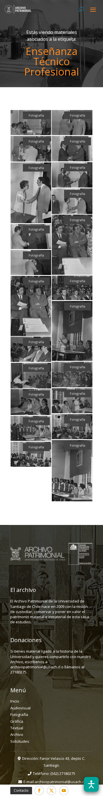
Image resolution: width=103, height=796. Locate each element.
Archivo (16, 734)
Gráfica (16, 721)
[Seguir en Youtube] (64, 790)
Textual (16, 727)
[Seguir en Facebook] (39, 790)
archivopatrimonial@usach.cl (60, 781)
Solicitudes (19, 741)
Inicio (14, 701)
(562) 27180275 (62, 773)
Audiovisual (20, 708)
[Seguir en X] (51, 790)
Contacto (21, 790)
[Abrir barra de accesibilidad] (91, 784)
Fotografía (19, 714)
